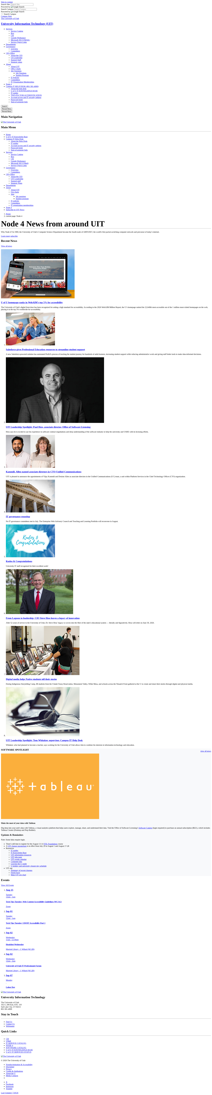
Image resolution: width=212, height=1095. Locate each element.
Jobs (12, 194)
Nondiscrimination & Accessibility (19, 1065)
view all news (205, 751)
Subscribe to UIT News (15, 210)
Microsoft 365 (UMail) (19, 163)
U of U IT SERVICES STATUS (18, 1052)
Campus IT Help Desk (14, 139)
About (8, 64)
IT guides (14, 93)
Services (9, 29)
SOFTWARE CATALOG (16, 1048)
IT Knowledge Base (18, 853)
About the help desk (18, 89)
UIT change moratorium (17, 846)
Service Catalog (17, 31)
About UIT (15, 66)
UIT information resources (21, 855)
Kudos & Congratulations (19, 561)
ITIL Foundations (50, 844)
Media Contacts (12, 1076)
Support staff (16, 181)
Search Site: (5, 4)
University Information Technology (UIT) (27, 23)
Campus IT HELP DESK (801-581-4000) (22, 86)
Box (12, 33)
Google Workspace (18, 38)
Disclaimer (10, 1067)
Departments (11, 44)
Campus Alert (6, 16)
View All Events (7, 885)
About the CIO (16, 55)
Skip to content (7, 2)
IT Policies (15, 78)
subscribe (14, 236)
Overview (15, 170)
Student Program (22, 75)
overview (14, 49)
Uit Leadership (16, 58)
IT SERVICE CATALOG (16, 1043)
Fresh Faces (15, 873)
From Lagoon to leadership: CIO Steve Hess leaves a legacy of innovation (43, 618)
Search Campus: (7, 9)
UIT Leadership (17, 179)
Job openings (21, 196)
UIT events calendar (18, 859)
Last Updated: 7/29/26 (9, 1093)
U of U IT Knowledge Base (17, 137)
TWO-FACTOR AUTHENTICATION (26, 95)
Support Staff (16, 60)
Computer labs (16, 862)
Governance (10, 47)
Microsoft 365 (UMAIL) (20, 40)
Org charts (15, 192)
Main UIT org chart (18, 875)
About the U (11, 1073)
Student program (22, 199)
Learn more (5, 236)
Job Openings (16, 71)
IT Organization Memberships (22, 82)
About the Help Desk (19, 141)
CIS (12, 36)
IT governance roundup (18, 516)
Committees (15, 51)
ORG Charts (16, 69)
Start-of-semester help (19, 102)
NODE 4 (9, 1045)
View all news (6, 246)
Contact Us (10, 1024)
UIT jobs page (16, 857)
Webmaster (10, 1026)
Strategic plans (16, 62)
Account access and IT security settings (26, 97)
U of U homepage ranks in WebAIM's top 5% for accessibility (32, 302)
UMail (8, 1041)
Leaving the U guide (19, 864)
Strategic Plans (16, 183)
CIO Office (10, 53)
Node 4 (9, 84)
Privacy (9, 1069)
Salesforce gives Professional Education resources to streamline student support (45, 349)
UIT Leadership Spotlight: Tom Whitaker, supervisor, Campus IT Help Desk (44, 740)
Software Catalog (145, 828)
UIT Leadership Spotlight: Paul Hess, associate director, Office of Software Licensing (48, 427)
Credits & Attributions (14, 1071)
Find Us (9, 1022)
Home (8, 135)
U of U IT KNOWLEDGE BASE (24, 91)
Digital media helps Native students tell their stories (31, 679)
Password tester (17, 100)
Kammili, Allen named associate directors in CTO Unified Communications (43, 471)
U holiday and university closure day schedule (28, 866)
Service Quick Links (19, 42)
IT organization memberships (22, 205)
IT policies (15, 201)
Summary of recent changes (21, 870)
